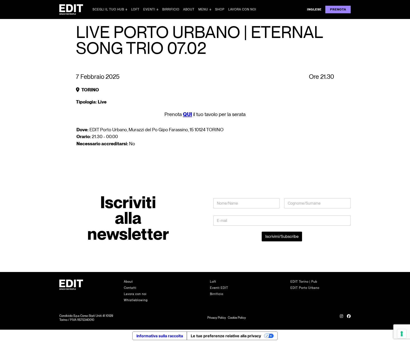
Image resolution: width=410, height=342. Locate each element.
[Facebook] (349, 318)
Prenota (338, 9)
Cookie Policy (237, 317)
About (189, 9)
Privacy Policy (216, 317)
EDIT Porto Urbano (304, 288)
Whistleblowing (136, 300)
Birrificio (170, 9)
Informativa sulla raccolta (159, 335)
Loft (135, 9)
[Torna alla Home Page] (76, 9)
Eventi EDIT (219, 288)
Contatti (130, 288)
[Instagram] (341, 318)
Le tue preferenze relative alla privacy (226, 335)
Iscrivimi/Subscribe (281, 236)
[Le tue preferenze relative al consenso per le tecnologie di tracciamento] (401, 333)
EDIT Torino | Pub (303, 281)
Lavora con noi (242, 9)
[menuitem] (314, 9)
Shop (219, 9)
